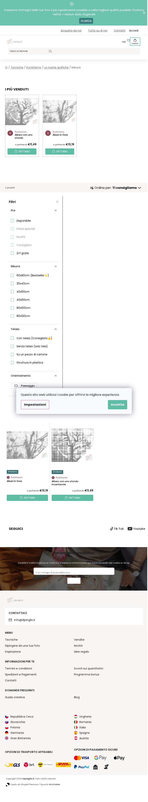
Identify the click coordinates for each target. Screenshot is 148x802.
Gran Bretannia (20, 738)
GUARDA (86, 21)
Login (124, 42)
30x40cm (23, 283)
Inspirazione (13, 651)
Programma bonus (86, 674)
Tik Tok (119, 529)
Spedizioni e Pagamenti (20, 674)
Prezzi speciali (26, 229)
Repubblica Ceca (21, 716)
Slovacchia (17, 722)
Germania (17, 733)
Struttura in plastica (30, 362)
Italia (82, 727)
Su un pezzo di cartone (32, 354)
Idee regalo (81, 651)
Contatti (119, 30)
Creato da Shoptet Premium (24, 784)
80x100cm (23, 308)
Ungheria (85, 716)
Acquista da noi (71, 30)
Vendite (79, 639)
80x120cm (23, 316)
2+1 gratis (23, 253)
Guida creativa (15, 697)
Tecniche (11, 639)
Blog (77, 697)
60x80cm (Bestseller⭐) (33, 275)
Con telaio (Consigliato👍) (34, 338)
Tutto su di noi (97, 30)
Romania (85, 722)
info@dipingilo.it (24, 620)
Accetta (117, 404)
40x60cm (23, 300)
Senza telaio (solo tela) (32, 346)
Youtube (139, 529)
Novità (21, 237)
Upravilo (50, 784)
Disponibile (24, 221)
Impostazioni (35, 404)
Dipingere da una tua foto (22, 645)
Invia (74, 581)
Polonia (15, 727)
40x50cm (23, 292)
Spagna (84, 733)
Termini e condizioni (18, 668)
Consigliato (24, 245)
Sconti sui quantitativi (88, 668)
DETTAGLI (24, 151)
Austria (84, 738)
